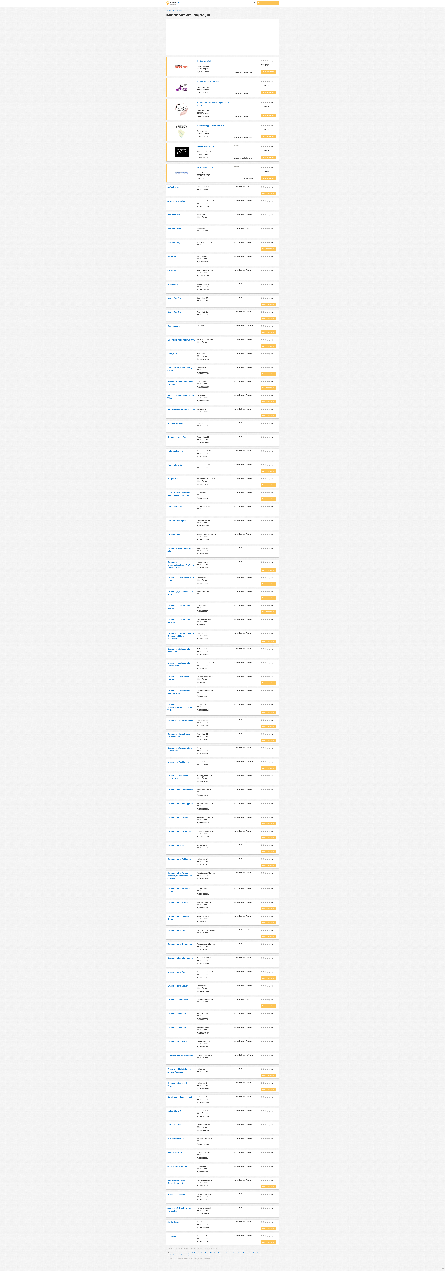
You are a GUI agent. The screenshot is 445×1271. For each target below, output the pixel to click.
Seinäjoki (267, 1253)
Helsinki (177, 1253)
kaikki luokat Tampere (175, 10)
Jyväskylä (224, 1253)
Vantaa (194, 1253)
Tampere (188, 1253)
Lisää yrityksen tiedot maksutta (268, 3)
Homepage (265, 65)
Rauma (183, 1255)
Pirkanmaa (171, 1248)
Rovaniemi (176, 1255)
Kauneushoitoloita (211, 1248)
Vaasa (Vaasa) (238, 1253)
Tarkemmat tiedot (268, 72)
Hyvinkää (260, 1253)
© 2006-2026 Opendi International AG (180, 1259)
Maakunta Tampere (182, 1248)
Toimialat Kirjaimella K (197, 1248)
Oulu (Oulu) (213, 1253)
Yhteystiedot (198, 1259)
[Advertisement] (222, 37)
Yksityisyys (207, 1259)
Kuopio (230, 1253)
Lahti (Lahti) (205, 1253)
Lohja (188, 1255)
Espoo (183, 1253)
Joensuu (273, 1253)
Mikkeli (170, 1255)
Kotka (255, 1253)
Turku (199, 1253)
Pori (219, 1253)
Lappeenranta (247, 1253)
